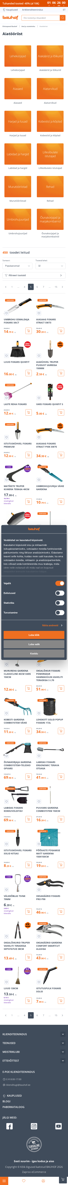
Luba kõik (34, 634)
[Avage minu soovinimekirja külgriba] (24, 1181)
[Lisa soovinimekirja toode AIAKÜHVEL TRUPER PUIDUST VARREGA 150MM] (39, 356)
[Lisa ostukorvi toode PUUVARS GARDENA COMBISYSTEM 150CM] (61, 819)
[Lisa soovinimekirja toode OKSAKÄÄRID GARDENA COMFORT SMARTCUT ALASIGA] (39, 936)
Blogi (6, 1101)
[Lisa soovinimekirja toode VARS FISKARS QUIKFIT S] (39, 398)
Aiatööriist (44, 26)
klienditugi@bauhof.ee (18, 1084)
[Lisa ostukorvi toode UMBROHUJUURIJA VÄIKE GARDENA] (61, 501)
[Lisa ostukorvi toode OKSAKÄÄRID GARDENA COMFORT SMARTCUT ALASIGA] (61, 957)
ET (64, 9)
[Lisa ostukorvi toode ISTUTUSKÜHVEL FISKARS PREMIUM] (28, 455)
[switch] (59, 592)
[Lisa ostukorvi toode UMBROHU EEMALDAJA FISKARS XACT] (28, 331)
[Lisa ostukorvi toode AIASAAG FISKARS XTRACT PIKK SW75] (61, 455)
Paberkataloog (14, 1107)
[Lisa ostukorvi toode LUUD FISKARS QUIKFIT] (28, 373)
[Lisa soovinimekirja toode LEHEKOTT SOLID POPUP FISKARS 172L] (39, 713)
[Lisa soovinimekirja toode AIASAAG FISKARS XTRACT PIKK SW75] (39, 437)
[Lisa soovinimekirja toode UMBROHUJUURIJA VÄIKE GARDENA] (39, 480)
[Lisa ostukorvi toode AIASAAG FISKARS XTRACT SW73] (61, 331)
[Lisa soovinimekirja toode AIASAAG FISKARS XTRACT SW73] (39, 313)
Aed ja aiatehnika (29, 26)
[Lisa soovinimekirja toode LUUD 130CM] (6, 982)
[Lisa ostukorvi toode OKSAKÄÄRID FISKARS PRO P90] (61, 911)
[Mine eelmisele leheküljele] (6, 287)
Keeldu (34, 653)
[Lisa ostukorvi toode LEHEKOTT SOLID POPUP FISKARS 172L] (61, 731)
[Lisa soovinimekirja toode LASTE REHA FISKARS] (6, 398)
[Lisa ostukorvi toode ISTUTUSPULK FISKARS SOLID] (61, 1001)
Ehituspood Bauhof (10, 26)
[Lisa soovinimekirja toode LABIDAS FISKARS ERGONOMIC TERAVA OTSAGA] (39, 756)
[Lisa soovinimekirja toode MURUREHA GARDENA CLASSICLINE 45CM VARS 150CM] (6, 664)
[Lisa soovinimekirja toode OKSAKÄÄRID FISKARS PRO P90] (39, 890)
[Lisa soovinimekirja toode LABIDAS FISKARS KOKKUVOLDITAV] (6, 801)
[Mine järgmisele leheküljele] (62, 287)
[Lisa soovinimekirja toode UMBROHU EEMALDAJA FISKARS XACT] (6, 313)
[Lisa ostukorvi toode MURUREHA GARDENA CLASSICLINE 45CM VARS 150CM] (28, 688)
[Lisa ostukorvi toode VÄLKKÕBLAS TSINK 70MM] (28, 911)
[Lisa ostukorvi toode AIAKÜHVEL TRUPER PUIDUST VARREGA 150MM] (61, 373)
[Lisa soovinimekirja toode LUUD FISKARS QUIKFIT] (6, 356)
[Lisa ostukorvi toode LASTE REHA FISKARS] (28, 412)
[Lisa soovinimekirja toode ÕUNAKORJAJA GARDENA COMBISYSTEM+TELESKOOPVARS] (6, 756)
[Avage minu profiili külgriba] (43, 1181)
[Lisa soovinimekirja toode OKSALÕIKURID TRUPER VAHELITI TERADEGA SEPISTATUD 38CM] (6, 936)
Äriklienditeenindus (32, 9)
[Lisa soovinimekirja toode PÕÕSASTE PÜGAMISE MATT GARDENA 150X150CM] (39, 844)
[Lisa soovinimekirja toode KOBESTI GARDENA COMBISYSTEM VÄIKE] (6, 713)
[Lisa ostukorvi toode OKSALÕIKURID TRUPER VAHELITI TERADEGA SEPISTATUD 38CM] (28, 957)
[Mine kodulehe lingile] (10, 17)
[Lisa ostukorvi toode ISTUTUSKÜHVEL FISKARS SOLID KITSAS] (28, 865)
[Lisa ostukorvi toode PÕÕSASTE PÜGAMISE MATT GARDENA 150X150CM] (61, 865)
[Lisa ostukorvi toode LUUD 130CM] (28, 1001)
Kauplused (12, 9)
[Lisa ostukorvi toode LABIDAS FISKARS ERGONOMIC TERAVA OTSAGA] (61, 777)
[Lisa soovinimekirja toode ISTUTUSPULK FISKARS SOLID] (39, 982)
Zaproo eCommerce (34, 1172)
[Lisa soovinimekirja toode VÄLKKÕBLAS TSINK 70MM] (6, 890)
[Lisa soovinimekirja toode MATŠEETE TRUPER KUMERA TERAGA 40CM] (6, 480)
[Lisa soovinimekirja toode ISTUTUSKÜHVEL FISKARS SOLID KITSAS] (6, 844)
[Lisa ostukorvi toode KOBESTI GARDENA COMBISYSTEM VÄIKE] (28, 731)
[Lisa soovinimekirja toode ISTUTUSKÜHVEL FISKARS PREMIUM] (6, 437)
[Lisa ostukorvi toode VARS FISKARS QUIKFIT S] (61, 412)
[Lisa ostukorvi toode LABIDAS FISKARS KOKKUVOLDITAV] (28, 819)
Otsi (62, 18)
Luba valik (34, 644)
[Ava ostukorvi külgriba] (63, 1179)
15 (56, 286)
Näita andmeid (50, 625)
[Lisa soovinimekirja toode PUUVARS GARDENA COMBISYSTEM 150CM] (39, 801)
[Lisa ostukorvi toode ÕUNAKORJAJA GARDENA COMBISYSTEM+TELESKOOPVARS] (28, 777)
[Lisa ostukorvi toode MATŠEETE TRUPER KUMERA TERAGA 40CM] (28, 501)
